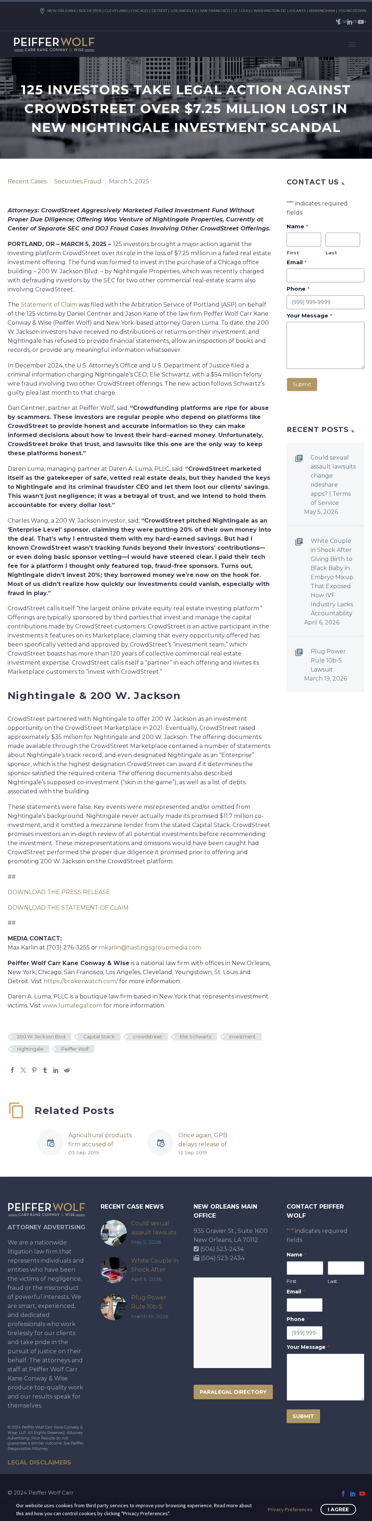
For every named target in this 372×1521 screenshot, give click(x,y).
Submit (302, 384)
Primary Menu (352, 44)
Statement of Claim (49, 304)
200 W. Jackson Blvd (41, 1036)
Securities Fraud (77, 181)
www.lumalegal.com (72, 1005)
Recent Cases (27, 181)
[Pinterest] (34, 1070)
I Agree (338, 1509)
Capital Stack (99, 1036)
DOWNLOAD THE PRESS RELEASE (59, 892)
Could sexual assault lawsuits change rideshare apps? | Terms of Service (333, 480)
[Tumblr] (45, 1070)
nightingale (30, 1049)
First (293, 252)
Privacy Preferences (290, 1509)
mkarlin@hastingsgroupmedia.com (150, 947)
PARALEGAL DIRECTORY (233, 1392)
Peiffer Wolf (75, 1049)
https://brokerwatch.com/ (81, 981)
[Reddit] (67, 1070)
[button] (249, 1104)
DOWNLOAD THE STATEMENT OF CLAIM (68, 907)
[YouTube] (360, 22)
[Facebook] (338, 22)
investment (242, 1036)
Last (331, 252)
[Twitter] (23, 1070)
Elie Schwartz (195, 1036)
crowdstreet (147, 1036)
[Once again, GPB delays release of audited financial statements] (162, 1144)
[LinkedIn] (349, 22)
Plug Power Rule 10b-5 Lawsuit (328, 660)
